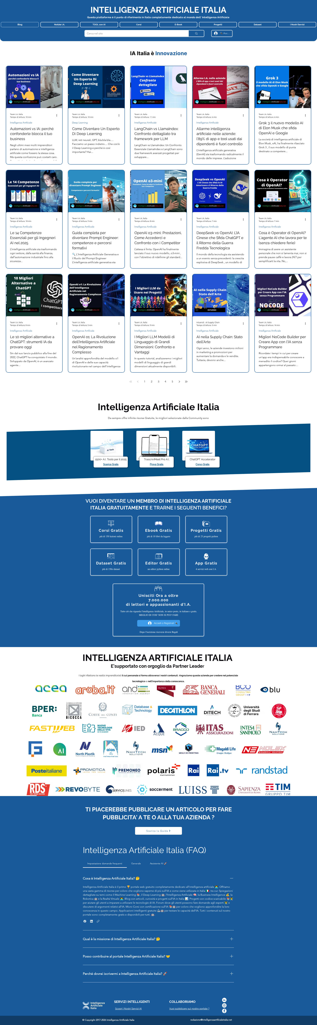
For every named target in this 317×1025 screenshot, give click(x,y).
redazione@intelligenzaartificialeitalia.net (211, 1019)
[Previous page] (138, 382)
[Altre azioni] (58, 115)
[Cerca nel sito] (196, 33)
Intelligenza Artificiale (21, 122)
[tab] (105, 863)
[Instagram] (224, 1005)
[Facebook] (224, 1011)
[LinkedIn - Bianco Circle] (224, 1000)
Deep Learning (80, 122)
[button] (85, 921)
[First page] (131, 382)
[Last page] (186, 382)
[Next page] (179, 382)
